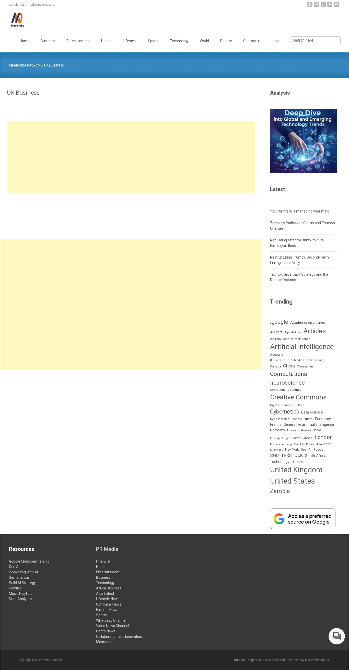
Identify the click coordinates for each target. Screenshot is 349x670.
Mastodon (104, 642)
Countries (294, 390)
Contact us (252, 41)
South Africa (315, 455)
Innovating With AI (23, 572)
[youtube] (336, 6)
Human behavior (299, 430)
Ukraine (297, 462)
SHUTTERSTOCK (286, 455)
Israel (297, 438)
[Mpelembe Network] (13, 19)
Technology (179, 41)
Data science (312, 412)
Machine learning (281, 444)
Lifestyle (130, 41)
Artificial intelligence (302, 346)
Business (48, 41)
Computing (278, 390)
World (204, 41)
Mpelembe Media (317, 660)
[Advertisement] (131, 157)
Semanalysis (19, 577)
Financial (103, 561)
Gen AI (14, 567)
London (324, 437)
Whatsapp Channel (111, 620)
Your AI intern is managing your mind (299, 211)
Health (106, 41)
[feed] (329, 6)
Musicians (276, 449)
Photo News (105, 631)
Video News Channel (112, 626)
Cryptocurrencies (281, 405)
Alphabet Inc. (292, 332)
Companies (305, 366)
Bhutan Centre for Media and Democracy (297, 360)
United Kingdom (296, 469)
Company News (108, 604)
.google (279, 322)
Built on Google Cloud (249, 660)
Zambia (280, 491)
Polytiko (15, 588)
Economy (323, 419)
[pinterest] (323, 6)
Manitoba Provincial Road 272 (312, 444)
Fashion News (107, 610)
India (317, 430)
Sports (153, 41)
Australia (276, 354)
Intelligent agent (280, 438)
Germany (277, 430)
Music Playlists (20, 593)
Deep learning (279, 419)
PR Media (107, 549)
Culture (299, 405)
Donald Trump (302, 419)
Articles (315, 331)
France (276, 424)
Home (24, 41)
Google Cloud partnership (29, 561)
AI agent (276, 332)
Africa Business (108, 588)
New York (292, 449)
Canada (275, 366)
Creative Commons (298, 397)
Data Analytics (20, 599)
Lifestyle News (108, 599)
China (289, 366)
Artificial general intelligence (290, 339)
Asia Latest (105, 593)
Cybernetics (284, 411)
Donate (226, 41)
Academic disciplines (307, 322)
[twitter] (316, 6)
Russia (318, 449)
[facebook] (309, 6)
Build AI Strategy (22, 583)
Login (276, 41)
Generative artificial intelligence (309, 424)
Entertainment (78, 41)
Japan (307, 438)
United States (292, 481)
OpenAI (306, 449)
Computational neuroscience (289, 378)
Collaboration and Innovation (119, 636)
